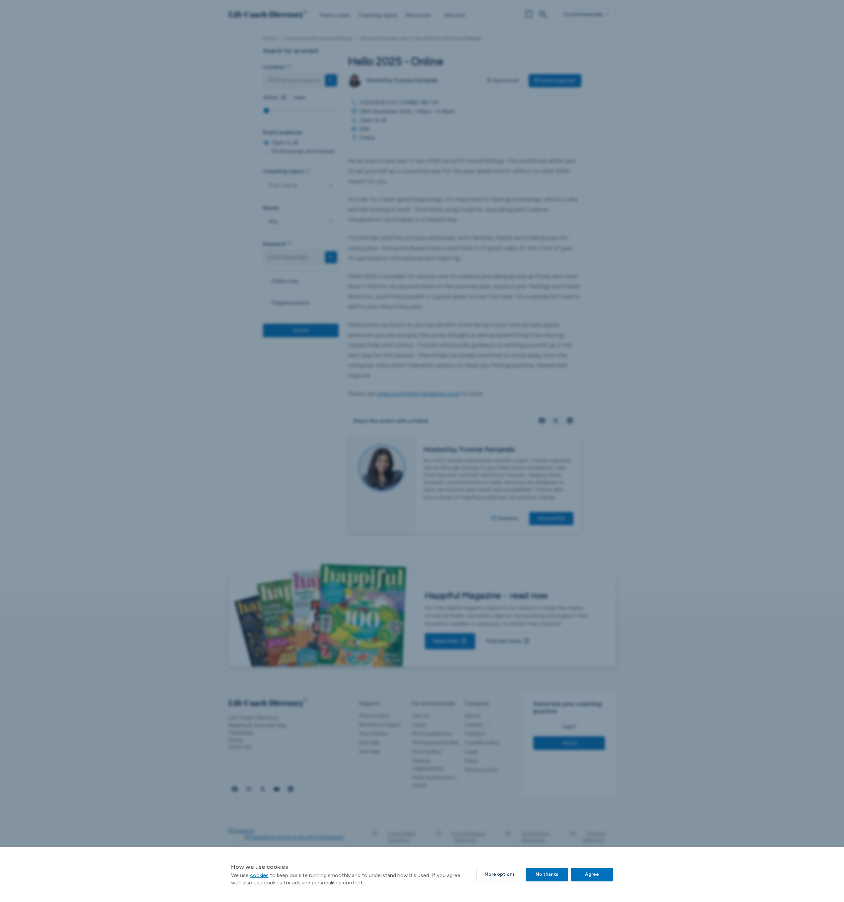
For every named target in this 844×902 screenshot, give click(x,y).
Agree (592, 874)
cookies (259, 875)
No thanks (547, 874)
